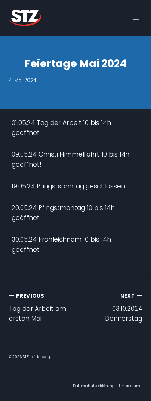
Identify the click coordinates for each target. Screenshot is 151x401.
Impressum (129, 386)
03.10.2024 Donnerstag (123, 308)
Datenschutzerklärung (94, 386)
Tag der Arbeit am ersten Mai (37, 308)
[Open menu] (135, 17)
